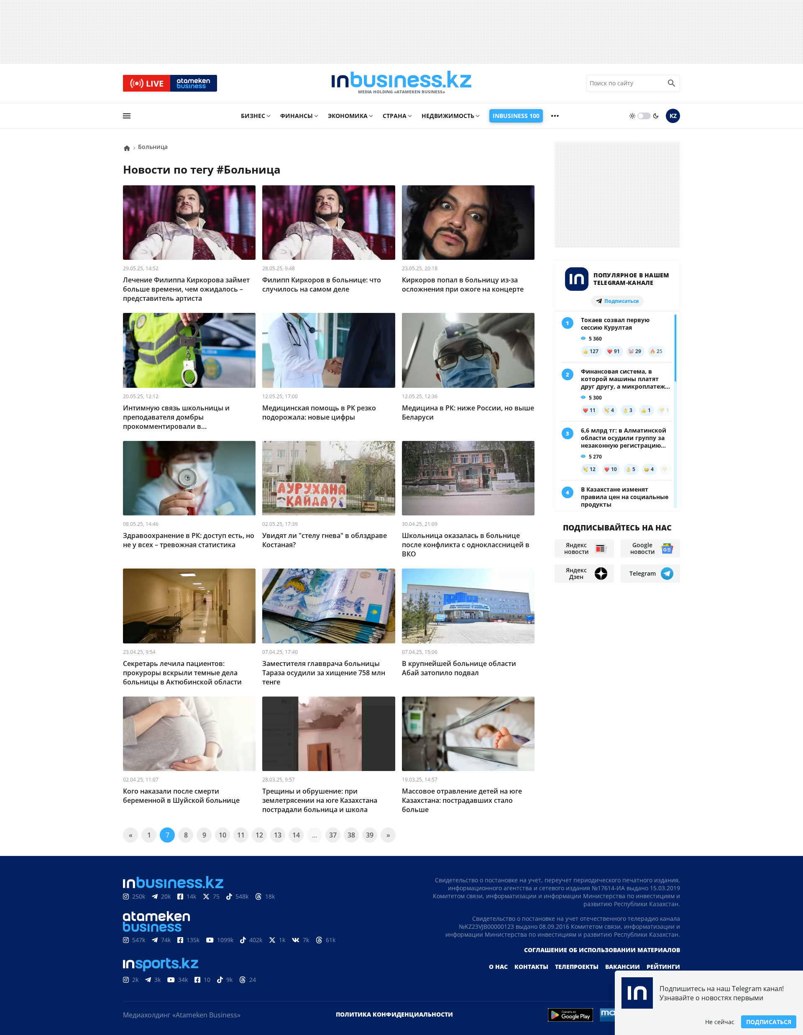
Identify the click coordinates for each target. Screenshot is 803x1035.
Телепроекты (576, 967)
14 (296, 835)
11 (241, 835)
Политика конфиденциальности (394, 1014)
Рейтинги (663, 967)
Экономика (348, 116)
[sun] (632, 116)
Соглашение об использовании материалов (602, 950)
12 (259, 835)
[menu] (127, 116)
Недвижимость (448, 116)
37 (333, 835)
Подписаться (768, 1022)
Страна (395, 116)
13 (277, 835)
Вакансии (622, 967)
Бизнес (253, 116)
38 (351, 835)
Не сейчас (719, 1022)
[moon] (655, 116)
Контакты (531, 967)
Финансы (296, 116)
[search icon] (671, 83)
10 (222, 835)
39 (369, 835)
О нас (498, 967)
